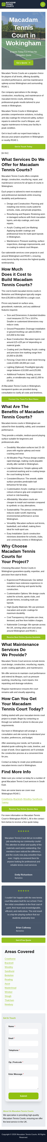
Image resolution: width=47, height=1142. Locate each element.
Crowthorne (7, 799)
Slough (8, 996)
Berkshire (9, 975)
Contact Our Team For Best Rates (23, 399)
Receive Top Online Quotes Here (23, 809)
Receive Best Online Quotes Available (23, 637)
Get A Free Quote (23, 940)
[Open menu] (42, 4)
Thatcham (9, 1000)
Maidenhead (10, 988)
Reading (9, 979)
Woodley (27, 799)
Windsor (8, 992)
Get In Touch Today (23, 147)
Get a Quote (21, 63)
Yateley (5, 802)
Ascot (7, 984)
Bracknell (17, 799)
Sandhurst (37, 799)
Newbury (9, 1004)
